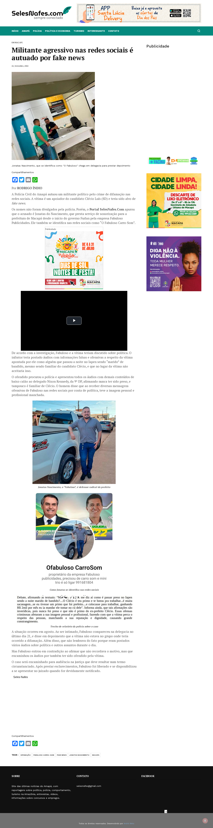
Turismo (79, 31)
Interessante (96, 31)
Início (15, 31)
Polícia (37, 31)
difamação (26, 755)
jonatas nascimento (79, 755)
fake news (62, 755)
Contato (113, 31)
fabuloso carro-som (43, 755)
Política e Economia (57, 31)
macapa (95, 755)
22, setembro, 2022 (20, 66)
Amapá (26, 31)
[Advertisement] (74, 708)
